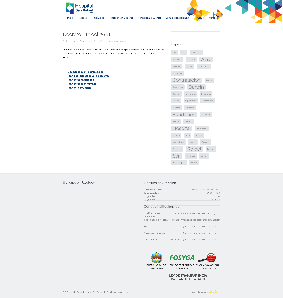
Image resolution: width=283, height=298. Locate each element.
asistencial (177, 59)
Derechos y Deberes (122, 18)
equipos (176, 101)
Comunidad (178, 73)
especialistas (190, 101)
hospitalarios (201, 128)
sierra (179, 162)
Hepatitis (188, 121)
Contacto (213, 18)
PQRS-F (200, 18)
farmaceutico (207, 101)
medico (193, 142)
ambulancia (196, 53)
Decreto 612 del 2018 (188, 279)
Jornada (199, 135)
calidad (189, 66)
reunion (210, 149)
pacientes (206, 142)
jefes (188, 135)
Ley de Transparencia (177, 18)
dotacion (176, 94)
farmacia (176, 108)
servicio (204, 156)
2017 (184, 53)
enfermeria (206, 94)
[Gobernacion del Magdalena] (206, 11)
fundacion (184, 114)
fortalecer (190, 108)
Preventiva (177, 149)
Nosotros (82, 18)
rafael (194, 149)
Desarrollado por (204, 292)
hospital (182, 128)
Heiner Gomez (80, 41)
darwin (196, 87)
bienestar (176, 66)
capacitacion (203, 66)
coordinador (178, 87)
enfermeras (191, 94)
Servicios (99, 18)
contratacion (186, 80)
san (177, 156)
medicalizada (178, 142)
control (209, 80)
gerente (176, 121)
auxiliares (191, 59)
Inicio (70, 18)
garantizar (205, 115)
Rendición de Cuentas (149, 18)
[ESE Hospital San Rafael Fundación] (79, 11)
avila (206, 59)
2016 (174, 53)
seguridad (191, 156)
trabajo (194, 163)
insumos (176, 135)
